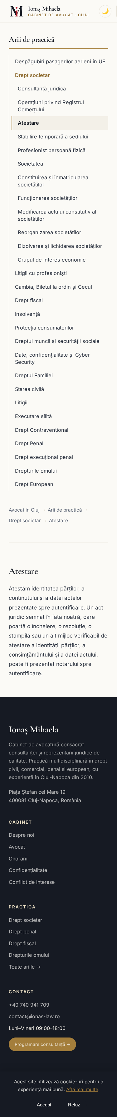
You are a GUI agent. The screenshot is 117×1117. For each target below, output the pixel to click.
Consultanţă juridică (42, 88)
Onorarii (18, 858)
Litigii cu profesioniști (41, 273)
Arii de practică (31, 39)
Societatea (30, 164)
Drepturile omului (36, 471)
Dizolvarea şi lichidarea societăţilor (60, 246)
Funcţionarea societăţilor (47, 198)
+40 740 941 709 (29, 1005)
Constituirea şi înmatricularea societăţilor (53, 181)
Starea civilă (29, 389)
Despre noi (21, 835)
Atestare (28, 123)
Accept (44, 1104)
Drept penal (22, 931)
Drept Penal (29, 443)
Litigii (21, 402)
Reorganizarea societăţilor (49, 232)
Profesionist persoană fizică (51, 150)
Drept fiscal (29, 300)
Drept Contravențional (41, 430)
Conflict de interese (32, 882)
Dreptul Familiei (34, 375)
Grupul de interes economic (51, 260)
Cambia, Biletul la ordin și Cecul (53, 287)
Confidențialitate (28, 870)
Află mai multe (82, 1089)
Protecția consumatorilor (44, 328)
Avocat (17, 847)
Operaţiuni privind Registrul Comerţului (51, 106)
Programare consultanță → (43, 1044)
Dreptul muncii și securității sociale (57, 341)
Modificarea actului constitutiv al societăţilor (57, 215)
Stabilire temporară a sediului (53, 136)
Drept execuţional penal (44, 457)
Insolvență (27, 314)
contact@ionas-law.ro (34, 1016)
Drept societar (32, 75)
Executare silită (33, 416)
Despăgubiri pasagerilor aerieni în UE (60, 61)
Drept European (34, 484)
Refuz (74, 1104)
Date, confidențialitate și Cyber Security (52, 358)
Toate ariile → (25, 967)
